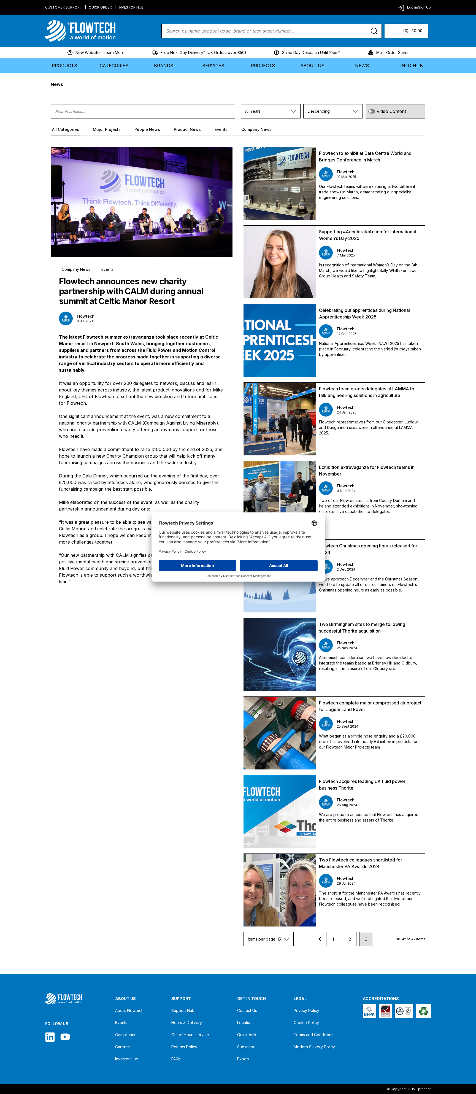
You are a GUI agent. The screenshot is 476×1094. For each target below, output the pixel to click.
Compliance (126, 1034)
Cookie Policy (306, 1022)
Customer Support (63, 7)
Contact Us (247, 1010)
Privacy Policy (306, 1010)
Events (221, 129)
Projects (263, 65)
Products (64, 65)
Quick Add (246, 1034)
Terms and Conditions (313, 1034)
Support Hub (182, 1010)
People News (147, 129)
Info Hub (411, 65)
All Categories (65, 129)
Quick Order (100, 7)
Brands (163, 65)
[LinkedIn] (50, 1037)
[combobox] (271, 111)
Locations (246, 1022)
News (362, 65)
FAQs (176, 1059)
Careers (122, 1046)
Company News (256, 129)
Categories (114, 65)
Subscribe (246, 1046)
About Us (312, 65)
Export (243, 1059)
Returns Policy (184, 1046)
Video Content (391, 111)
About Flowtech (129, 1010)
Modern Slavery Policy (314, 1046)
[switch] (371, 111)
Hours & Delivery (186, 1022)
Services (213, 65)
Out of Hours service (190, 1034)
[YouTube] (65, 1037)
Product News (187, 129)
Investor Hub (131, 7)
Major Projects (107, 129)
